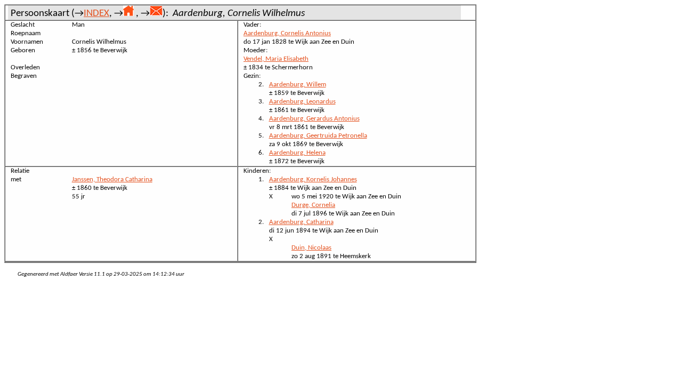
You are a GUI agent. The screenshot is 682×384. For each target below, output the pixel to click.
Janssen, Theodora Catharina (112, 179)
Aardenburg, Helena (297, 152)
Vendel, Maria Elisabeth (275, 58)
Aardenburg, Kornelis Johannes (313, 179)
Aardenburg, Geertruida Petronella (318, 135)
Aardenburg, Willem (297, 84)
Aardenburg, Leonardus (302, 101)
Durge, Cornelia (313, 205)
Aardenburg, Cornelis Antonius (287, 33)
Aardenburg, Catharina (301, 222)
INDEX (96, 14)
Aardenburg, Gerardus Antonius (314, 118)
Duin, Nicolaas (311, 247)
